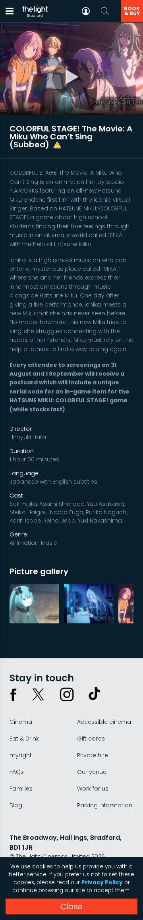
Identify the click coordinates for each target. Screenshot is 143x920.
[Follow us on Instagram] (67, 694)
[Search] (104, 11)
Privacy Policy (102, 882)
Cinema (21, 722)
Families (21, 789)
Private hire (92, 755)
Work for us (92, 789)
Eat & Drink (24, 739)
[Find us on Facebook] (13, 694)
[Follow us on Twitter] (38, 694)
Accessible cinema (104, 722)
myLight (21, 755)
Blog (16, 805)
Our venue (91, 772)
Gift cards (91, 739)
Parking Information (104, 805)
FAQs (17, 772)
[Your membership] (85, 11)
